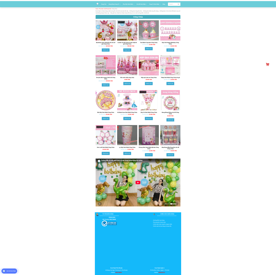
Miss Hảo (105, 217)
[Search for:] (174, 4)
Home (97, 8)
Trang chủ (103, 4)
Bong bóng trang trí (114, 4)
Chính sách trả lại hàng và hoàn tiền (162, 226)
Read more (127, 50)
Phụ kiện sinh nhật (128, 4)
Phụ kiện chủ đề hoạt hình (105, 8)
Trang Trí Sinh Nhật (154, 4)
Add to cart (105, 50)
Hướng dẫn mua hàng (158, 220)
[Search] (178, 4)
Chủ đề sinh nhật (140, 4)
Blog (164, 4)
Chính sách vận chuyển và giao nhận (162, 224)
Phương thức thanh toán (159, 222)
